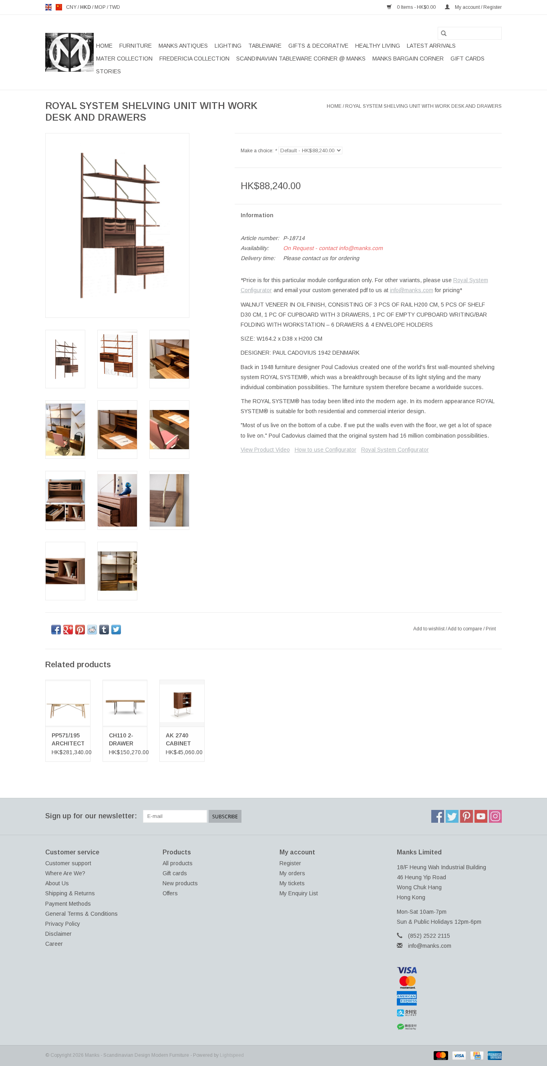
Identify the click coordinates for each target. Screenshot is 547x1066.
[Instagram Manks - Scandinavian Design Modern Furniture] (495, 816)
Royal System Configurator (395, 449)
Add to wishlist (429, 629)
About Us (57, 883)
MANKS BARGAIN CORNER (408, 58)
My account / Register (478, 7)
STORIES (108, 71)
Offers (170, 893)
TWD (114, 7)
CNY (72, 7)
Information (257, 215)
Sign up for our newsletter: (91, 816)
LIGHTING (228, 45)
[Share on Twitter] (116, 629)
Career (54, 944)
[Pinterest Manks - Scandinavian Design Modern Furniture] (466, 816)
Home (104, 45)
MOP (101, 7)
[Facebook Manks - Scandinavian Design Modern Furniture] (437, 816)
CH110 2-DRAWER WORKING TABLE (123, 739)
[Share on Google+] (68, 629)
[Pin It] (80, 629)
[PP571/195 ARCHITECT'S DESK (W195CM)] (67, 703)
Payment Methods (68, 903)
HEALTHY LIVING (377, 45)
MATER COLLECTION (124, 58)
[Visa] (449, 970)
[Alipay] (449, 1013)
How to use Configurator (325, 449)
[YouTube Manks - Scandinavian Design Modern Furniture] (481, 816)
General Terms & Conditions (81, 914)
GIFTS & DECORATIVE (318, 45)
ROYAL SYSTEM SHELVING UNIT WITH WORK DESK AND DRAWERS (423, 106)
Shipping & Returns (70, 893)
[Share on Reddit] (92, 629)
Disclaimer (58, 934)
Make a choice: (259, 150)
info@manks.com (411, 290)
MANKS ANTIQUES (183, 45)
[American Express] (449, 998)
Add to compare (465, 629)
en (48, 7)
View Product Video (265, 449)
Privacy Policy (62, 924)
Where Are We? (65, 873)
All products (178, 863)
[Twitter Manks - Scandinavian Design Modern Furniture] (452, 816)
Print (491, 629)
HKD (86, 7)
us (59, 7)
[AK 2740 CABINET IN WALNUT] (182, 703)
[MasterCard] (449, 982)
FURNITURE (135, 45)
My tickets (292, 883)
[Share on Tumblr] (104, 629)
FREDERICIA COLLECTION (194, 58)
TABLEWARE (265, 45)
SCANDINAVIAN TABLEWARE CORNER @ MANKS (301, 58)
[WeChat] (449, 1027)
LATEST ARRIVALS (431, 45)
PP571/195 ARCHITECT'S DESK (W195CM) (68, 739)
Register (290, 863)
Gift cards (467, 58)
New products (180, 883)
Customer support (68, 863)
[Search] (444, 33)
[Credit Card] (476, 1055)
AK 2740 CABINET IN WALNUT (181, 739)
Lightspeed (232, 1055)
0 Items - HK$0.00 (416, 7)
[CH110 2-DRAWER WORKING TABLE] (125, 703)
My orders (292, 873)
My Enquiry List (299, 893)
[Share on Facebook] (56, 629)
